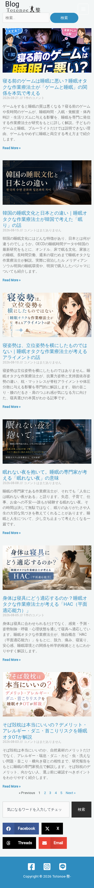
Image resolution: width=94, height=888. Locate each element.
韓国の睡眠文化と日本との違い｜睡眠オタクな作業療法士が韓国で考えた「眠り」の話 (45, 219)
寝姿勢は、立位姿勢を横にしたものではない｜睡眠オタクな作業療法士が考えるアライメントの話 (45, 351)
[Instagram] (47, 867)
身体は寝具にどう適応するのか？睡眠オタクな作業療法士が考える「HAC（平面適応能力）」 (45, 604)
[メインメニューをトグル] (83, 9)
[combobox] (36, 810)
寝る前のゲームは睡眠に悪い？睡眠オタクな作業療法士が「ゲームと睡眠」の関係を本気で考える (45, 87)
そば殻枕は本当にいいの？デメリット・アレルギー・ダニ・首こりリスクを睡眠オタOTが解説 (45, 731)
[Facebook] (31, 867)
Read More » (12, 148)
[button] (21, 828)
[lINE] (63, 867)
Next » (70, 793)
